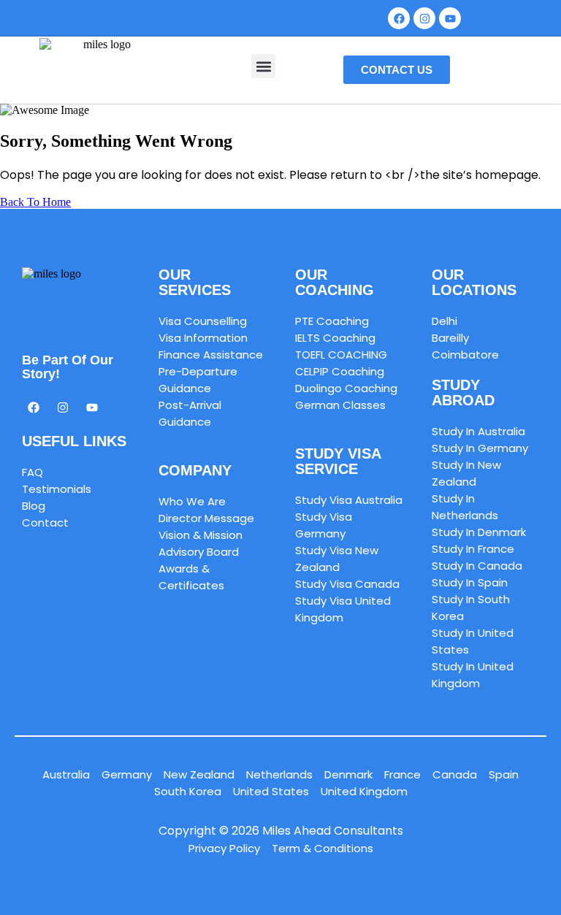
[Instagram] (424, 18)
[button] (263, 66)
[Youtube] (92, 407)
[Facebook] (399, 18)
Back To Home (35, 202)
